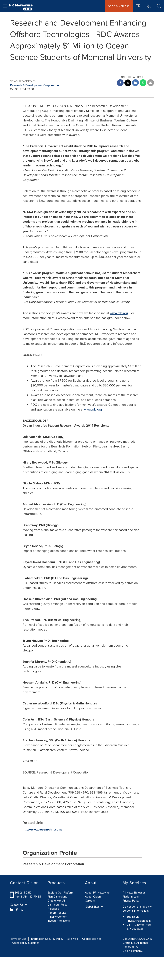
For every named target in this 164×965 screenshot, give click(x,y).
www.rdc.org (119, 313)
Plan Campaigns (57, 897)
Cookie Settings (92, 939)
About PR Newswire (97, 893)
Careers (90, 901)
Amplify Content (57, 917)
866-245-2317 (23, 893)
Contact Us (17, 905)
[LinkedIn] (12, 910)
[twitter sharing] (127, 83)
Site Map (72, 939)
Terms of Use (18, 939)
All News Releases (134, 893)
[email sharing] (150, 83)
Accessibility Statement (26, 943)
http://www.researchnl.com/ (42, 829)
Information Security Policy (47, 939)
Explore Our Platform (60, 893)
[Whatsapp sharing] (143, 83)
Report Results (57, 913)
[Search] (159, 6)
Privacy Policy (131, 901)
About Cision (93, 897)
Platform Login (131, 897)
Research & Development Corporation (53, 864)
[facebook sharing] (120, 83)
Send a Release (119, 6)
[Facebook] (17, 910)
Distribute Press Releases (57, 907)
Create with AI (56, 901)
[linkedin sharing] (135, 83)
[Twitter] (21, 910)
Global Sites (92, 907)
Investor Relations (59, 921)
